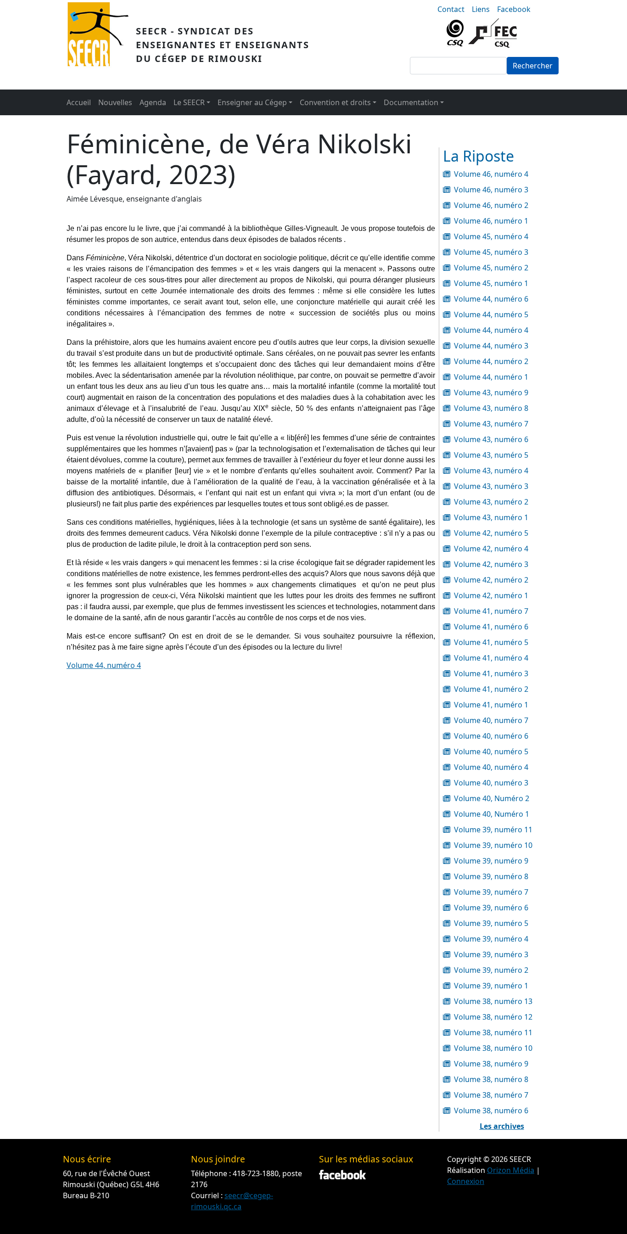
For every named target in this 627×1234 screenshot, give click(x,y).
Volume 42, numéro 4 (491, 549)
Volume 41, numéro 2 (491, 689)
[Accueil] (101, 44)
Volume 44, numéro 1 (491, 377)
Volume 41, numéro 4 (491, 658)
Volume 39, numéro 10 (493, 845)
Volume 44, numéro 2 (491, 361)
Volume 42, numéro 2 (491, 580)
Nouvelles (115, 102)
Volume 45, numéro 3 (491, 252)
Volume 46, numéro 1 (491, 221)
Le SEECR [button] (189, 102)
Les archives (502, 1126)
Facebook (514, 9)
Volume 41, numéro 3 (491, 673)
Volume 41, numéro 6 (491, 627)
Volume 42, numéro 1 (491, 595)
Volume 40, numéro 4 (491, 767)
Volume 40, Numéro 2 (491, 798)
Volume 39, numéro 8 (491, 876)
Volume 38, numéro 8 (491, 1079)
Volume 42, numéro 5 (491, 533)
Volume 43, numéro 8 (491, 408)
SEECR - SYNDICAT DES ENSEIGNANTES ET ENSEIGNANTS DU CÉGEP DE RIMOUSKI (222, 45)
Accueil (79, 102)
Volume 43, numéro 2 (491, 502)
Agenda (153, 102)
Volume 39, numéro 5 (491, 923)
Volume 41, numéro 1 (491, 705)
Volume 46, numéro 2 (491, 205)
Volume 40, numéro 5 (491, 751)
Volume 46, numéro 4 (491, 174)
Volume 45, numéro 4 (491, 236)
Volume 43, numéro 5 (491, 455)
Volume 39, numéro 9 (491, 861)
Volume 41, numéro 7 (491, 611)
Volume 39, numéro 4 (491, 939)
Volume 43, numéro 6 (491, 439)
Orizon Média (510, 1170)
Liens (481, 9)
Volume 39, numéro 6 (491, 908)
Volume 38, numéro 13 (493, 1001)
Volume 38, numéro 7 (491, 1095)
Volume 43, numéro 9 (491, 392)
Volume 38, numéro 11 (493, 1032)
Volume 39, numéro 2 (491, 970)
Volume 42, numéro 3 (491, 564)
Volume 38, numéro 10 (493, 1048)
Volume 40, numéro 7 (491, 720)
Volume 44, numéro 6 (491, 299)
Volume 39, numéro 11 (493, 830)
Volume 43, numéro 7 (491, 424)
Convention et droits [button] (335, 102)
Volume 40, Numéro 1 (491, 814)
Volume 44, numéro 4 (104, 665)
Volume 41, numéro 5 (491, 642)
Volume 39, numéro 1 (491, 986)
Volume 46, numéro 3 (491, 190)
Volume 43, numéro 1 (491, 517)
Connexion (465, 1181)
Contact (451, 9)
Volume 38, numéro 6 (491, 1110)
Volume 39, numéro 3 (491, 954)
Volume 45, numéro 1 (491, 283)
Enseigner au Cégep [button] (252, 102)
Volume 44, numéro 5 (491, 314)
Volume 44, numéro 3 (491, 346)
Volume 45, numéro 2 (491, 268)
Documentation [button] (411, 102)
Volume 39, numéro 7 (491, 892)
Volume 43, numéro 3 (491, 486)
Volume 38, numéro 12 (493, 1017)
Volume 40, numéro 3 (491, 783)
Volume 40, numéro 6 (491, 736)
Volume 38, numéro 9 (491, 1064)
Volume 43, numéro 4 (491, 471)
